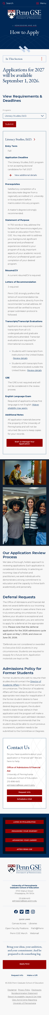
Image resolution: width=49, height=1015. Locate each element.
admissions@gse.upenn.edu (21, 785)
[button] (41, 3)
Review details (20, 358)
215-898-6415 (13, 781)
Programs (7, 110)
